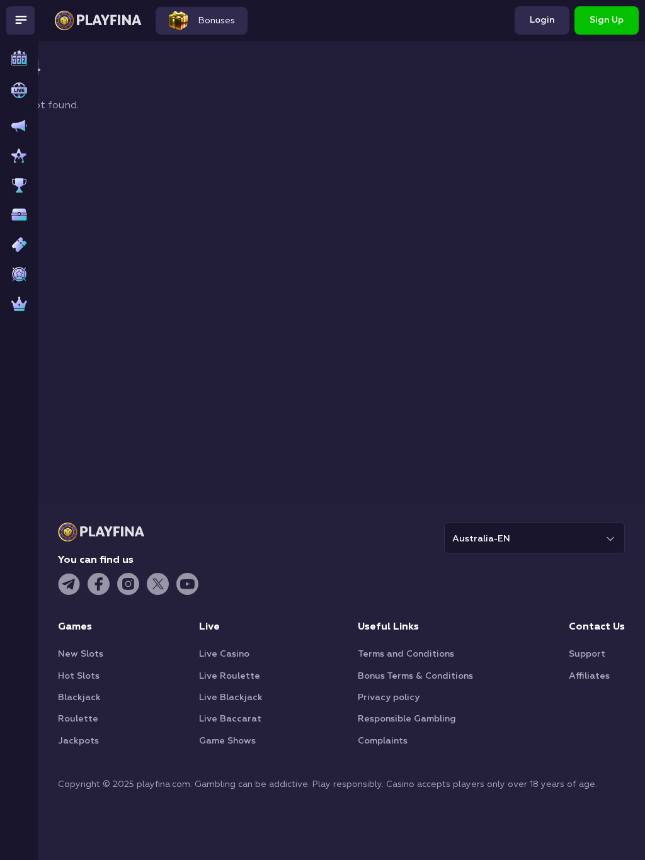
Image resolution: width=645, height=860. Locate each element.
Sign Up (607, 20)
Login (542, 20)
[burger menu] (20, 20)
